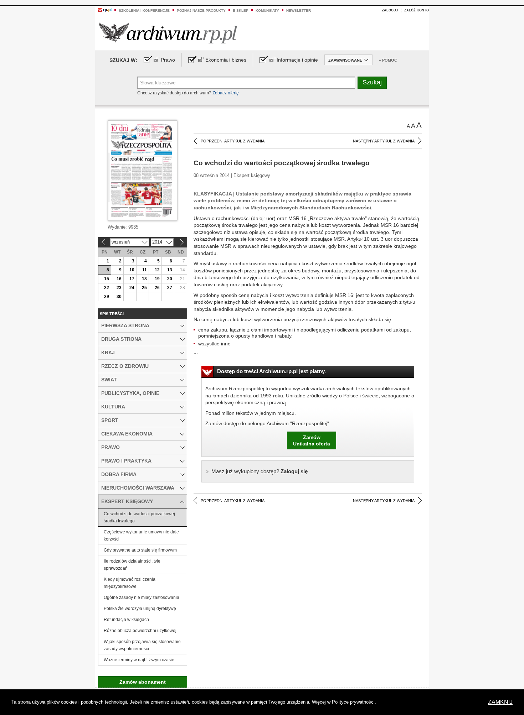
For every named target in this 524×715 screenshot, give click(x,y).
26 (157, 287)
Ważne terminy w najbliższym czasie (139, 659)
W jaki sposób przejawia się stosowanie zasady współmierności (142, 645)
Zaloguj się (259, 471)
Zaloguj (390, 10)
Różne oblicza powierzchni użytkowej (140, 630)
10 (131, 269)
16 (119, 278)
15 (106, 278)
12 (157, 269)
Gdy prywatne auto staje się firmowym (140, 550)
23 (119, 287)
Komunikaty (267, 10)
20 (169, 278)
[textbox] (246, 83)
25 (144, 287)
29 (106, 296)
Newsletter (298, 10)
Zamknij (500, 702)
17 (131, 278)
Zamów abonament (142, 682)
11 (144, 269)
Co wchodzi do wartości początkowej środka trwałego (139, 517)
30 (119, 296)
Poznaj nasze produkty (201, 10)
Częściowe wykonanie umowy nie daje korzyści (141, 535)
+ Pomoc (388, 60)
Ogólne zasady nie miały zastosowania (141, 597)
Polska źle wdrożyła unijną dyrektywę (140, 608)
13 (169, 269)
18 (144, 278)
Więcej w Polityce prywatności (343, 702)
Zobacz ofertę (225, 92)
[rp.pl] (105, 9)
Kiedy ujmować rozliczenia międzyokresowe (129, 583)
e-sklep (240, 10)
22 (106, 287)
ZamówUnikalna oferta (311, 440)
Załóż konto (416, 10)
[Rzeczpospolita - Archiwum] (168, 33)
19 (157, 278)
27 (169, 287)
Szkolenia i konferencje (144, 10)
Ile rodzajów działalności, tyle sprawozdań (132, 565)
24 (131, 287)
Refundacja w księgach (126, 619)
